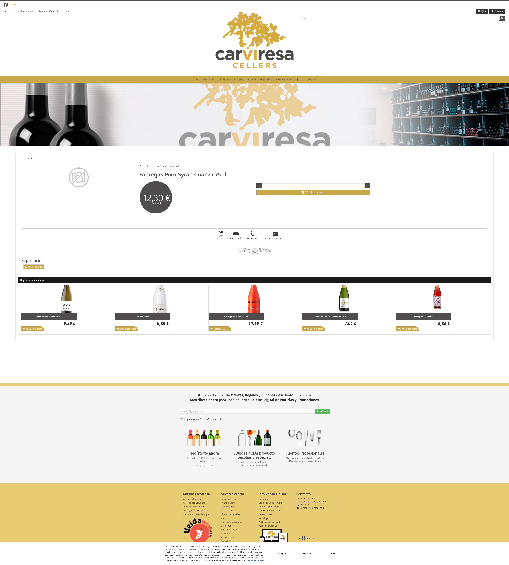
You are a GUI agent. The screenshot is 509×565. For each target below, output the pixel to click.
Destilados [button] (226, 525)
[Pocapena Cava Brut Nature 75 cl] (236, 299)
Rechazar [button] (307, 553)
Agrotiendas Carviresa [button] (194, 502)
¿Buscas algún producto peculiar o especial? (254, 455)
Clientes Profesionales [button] (269, 506)
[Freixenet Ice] (48, 299)
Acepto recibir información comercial (202, 419)
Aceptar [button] (332, 553)
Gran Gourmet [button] (228, 541)
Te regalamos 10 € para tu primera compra (204, 460)
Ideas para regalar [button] (230, 529)
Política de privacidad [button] (269, 521)
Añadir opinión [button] (35, 266)
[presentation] (25, 308)
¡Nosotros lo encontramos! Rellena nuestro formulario (254, 464)
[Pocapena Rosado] (329, 299)
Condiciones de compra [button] (270, 502)
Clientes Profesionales (304, 453)
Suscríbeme (322, 411)
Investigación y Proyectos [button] (195, 510)
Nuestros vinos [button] (228, 499)
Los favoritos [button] (227, 510)
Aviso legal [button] (263, 518)
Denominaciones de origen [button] (196, 514)
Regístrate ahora (204, 453)
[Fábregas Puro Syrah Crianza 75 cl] (78, 177)
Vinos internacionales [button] (231, 521)
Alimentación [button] (227, 537)
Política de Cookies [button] (267, 525)
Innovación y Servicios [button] (194, 506)
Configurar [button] (282, 553)
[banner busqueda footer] (254, 438)
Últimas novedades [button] (230, 514)
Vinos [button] (223, 518)
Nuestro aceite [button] (228, 502)
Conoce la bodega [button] (192, 499)
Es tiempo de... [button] (228, 506)
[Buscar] (502, 18)
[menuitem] (12, 4)
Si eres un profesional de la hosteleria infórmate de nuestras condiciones (305, 460)
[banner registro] (204, 438)
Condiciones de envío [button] (269, 510)
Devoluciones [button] (265, 514)
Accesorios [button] (226, 533)
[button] (6, 5)
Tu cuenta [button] (263, 499)
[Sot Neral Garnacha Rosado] (423, 299)
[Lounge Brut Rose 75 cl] (142, 299)
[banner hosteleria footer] (305, 438)
